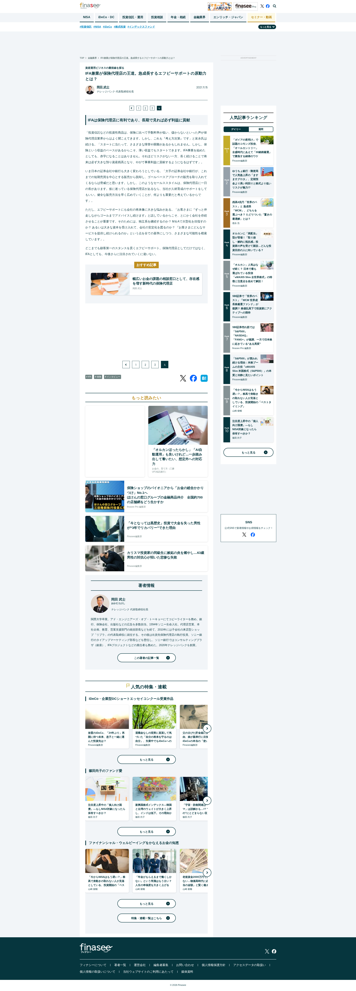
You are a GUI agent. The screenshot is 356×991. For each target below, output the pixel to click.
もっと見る (147, 759)
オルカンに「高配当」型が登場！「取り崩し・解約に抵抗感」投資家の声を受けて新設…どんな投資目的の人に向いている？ (251, 242)
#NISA (97, 26)
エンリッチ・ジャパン (228, 17)
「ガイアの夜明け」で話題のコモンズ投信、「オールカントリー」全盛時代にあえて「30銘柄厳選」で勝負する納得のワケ (252, 148)
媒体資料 (187, 971)
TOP (82, 58)
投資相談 (157, 17)
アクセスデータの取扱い (249, 965)
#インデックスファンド (141, 26)
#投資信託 (86, 26)
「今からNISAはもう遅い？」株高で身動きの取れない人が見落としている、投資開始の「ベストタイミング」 (251, 398)
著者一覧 (120, 965)
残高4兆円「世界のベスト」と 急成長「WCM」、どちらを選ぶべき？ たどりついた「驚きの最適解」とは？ (252, 210)
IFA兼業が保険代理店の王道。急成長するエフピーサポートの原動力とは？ (137, 58)
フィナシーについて (93, 965)
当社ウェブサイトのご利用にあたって (148, 971)
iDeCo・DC (106, 17)
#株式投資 (120, 26)
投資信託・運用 (132, 17)
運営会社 (140, 965)
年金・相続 (178, 17)
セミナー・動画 (261, 17)
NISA (86, 17)
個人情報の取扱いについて (97, 971)
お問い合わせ (185, 965)
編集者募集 (161, 965)
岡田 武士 (103, 87)
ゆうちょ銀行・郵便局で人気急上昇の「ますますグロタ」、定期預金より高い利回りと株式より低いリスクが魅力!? (251, 179)
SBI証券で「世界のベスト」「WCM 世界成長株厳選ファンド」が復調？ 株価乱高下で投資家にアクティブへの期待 (252, 304)
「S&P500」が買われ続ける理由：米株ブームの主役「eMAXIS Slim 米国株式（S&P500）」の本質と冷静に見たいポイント (251, 367)
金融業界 (199, 17)
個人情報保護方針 (213, 965)
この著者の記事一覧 (146, 657)
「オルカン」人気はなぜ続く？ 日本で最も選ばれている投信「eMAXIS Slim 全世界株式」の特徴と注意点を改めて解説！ (252, 273)
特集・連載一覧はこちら (146, 918)
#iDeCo (107, 26)
